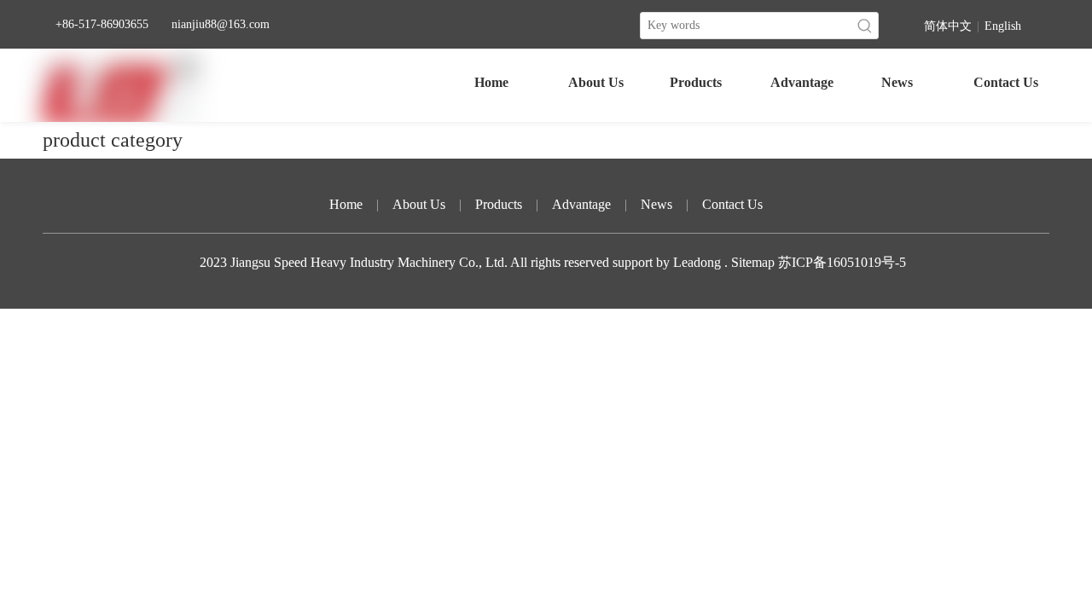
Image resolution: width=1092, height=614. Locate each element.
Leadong (698, 262)
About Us (418, 204)
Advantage (581, 204)
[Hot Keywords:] (865, 25)
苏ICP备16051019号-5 (842, 262)
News (656, 204)
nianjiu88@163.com (220, 24)
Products (498, 204)
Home (346, 204)
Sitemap (753, 262)
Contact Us (732, 204)
